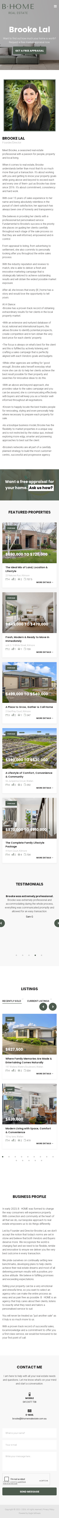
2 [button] (22, 955)
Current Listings (38, 1001)
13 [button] (35, 1160)
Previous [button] (43, 1007)
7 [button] (40, 1156)
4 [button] (35, 955)
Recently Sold (11, 1001)
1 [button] (16, 955)
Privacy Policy (48, 1509)
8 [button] (46, 1156)
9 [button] (53, 1156)
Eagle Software (34, 1513)
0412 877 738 (29, 1402)
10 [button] (16, 1160)
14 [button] (41, 1160)
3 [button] (29, 955)
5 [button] (41, 955)
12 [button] (29, 1160)
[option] (29, 908)
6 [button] (34, 1156)
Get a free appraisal (29, 51)
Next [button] (53, 1007)
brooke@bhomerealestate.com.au (29, 1418)
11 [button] (22, 1160)
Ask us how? (41, 487)
